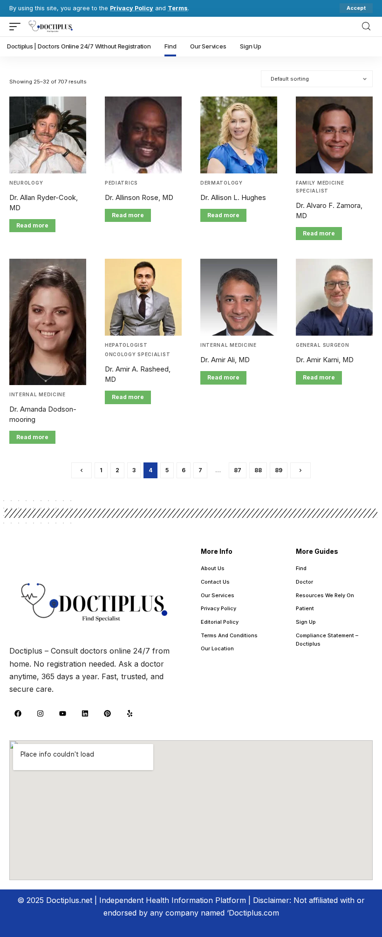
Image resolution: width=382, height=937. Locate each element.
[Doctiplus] (51, 26)
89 (278, 470)
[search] (366, 26)
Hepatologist (126, 345)
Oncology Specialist (137, 354)
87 (237, 470)
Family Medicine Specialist (320, 186)
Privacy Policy (131, 8)
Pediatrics (121, 183)
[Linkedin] (84, 713)
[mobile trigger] (17, 26)
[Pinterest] (107, 713)
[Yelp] (129, 713)
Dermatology (221, 183)
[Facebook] (17, 713)
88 (258, 470)
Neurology (26, 183)
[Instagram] (40, 713)
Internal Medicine (37, 394)
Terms (178, 8)
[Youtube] (62, 713)
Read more (32, 225)
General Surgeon (322, 345)
